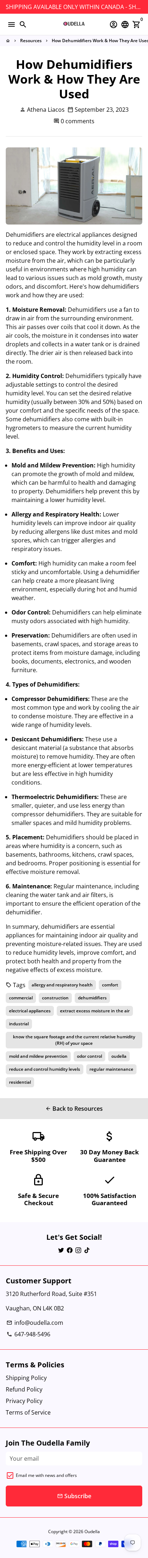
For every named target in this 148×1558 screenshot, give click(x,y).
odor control (89, 1056)
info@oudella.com (34, 1323)
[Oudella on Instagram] (78, 1250)
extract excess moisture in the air (95, 1011)
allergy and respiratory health (62, 985)
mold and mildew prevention (38, 1056)
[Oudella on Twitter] (61, 1250)
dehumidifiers (92, 998)
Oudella (92, 1531)
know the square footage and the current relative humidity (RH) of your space (74, 1040)
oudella (118, 1056)
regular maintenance (111, 1069)
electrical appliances (30, 1011)
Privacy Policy (24, 1401)
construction (55, 998)
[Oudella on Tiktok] (87, 1250)
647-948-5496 (28, 1334)
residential (20, 1082)
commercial (21, 998)
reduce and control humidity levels (44, 1069)
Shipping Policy (26, 1378)
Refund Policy (24, 1389)
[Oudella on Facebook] (70, 1250)
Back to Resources (74, 1109)
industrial (19, 1024)
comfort (110, 985)
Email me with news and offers (46, 1475)
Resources (31, 40)
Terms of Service (28, 1412)
